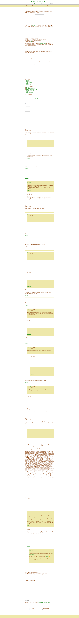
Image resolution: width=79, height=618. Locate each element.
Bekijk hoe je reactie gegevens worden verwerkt (44, 602)
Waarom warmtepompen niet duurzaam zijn (31, 100)
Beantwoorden (26, 136)
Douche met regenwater (29, 82)
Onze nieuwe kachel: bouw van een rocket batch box (32, 98)
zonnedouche (33, 25)
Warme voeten (27, 99)
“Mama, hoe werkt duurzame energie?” (31, 88)
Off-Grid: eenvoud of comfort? (29, 92)
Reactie (26, 582)
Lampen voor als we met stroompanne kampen (31, 89)
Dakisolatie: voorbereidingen (29, 95)
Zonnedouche (27, 80)
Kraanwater (27, 83)
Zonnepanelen (27, 87)
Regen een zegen (28, 81)
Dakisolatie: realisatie (28, 96)
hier (31, 41)
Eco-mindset (34, 5)
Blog (41, 5)
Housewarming (28, 97)
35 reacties (26, 117)
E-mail (26, 596)
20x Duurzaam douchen (29, 84)
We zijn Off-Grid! (28, 91)
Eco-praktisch (26, 5)
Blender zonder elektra (50, 122)
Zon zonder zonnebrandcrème (29, 122)
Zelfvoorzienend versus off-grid (30, 90)
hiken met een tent (47, 556)
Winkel (48, 5)
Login (54, 5)
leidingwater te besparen (43, 43)
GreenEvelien (29, 140)
